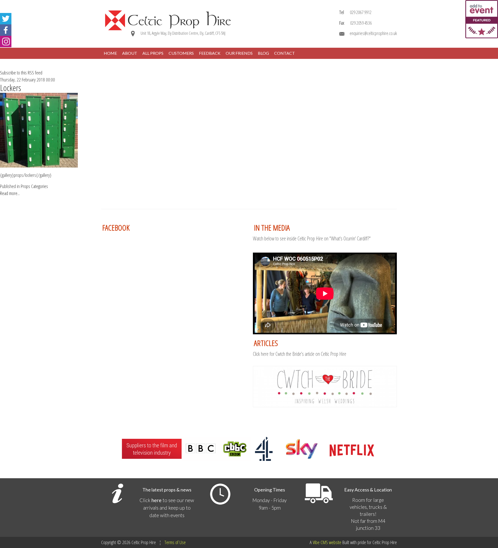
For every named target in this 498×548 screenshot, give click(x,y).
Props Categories (34, 186)
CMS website (331, 542)
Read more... (10, 193)
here (156, 500)
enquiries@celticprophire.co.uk (373, 33)
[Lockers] (39, 129)
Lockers (10, 88)
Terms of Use (175, 542)
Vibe (316, 542)
